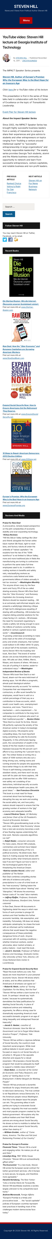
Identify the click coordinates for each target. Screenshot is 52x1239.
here (10, 89)
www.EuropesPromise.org (14, 505)
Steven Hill (26, 6)
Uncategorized (29, 61)
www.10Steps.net (28, 459)
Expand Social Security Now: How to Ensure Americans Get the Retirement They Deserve (20, 408)
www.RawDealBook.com (13, 358)
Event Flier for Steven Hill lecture (19, 112)
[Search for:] (21, 206)
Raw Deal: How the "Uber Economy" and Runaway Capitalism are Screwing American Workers (21, 349)
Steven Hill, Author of (26, 80)
